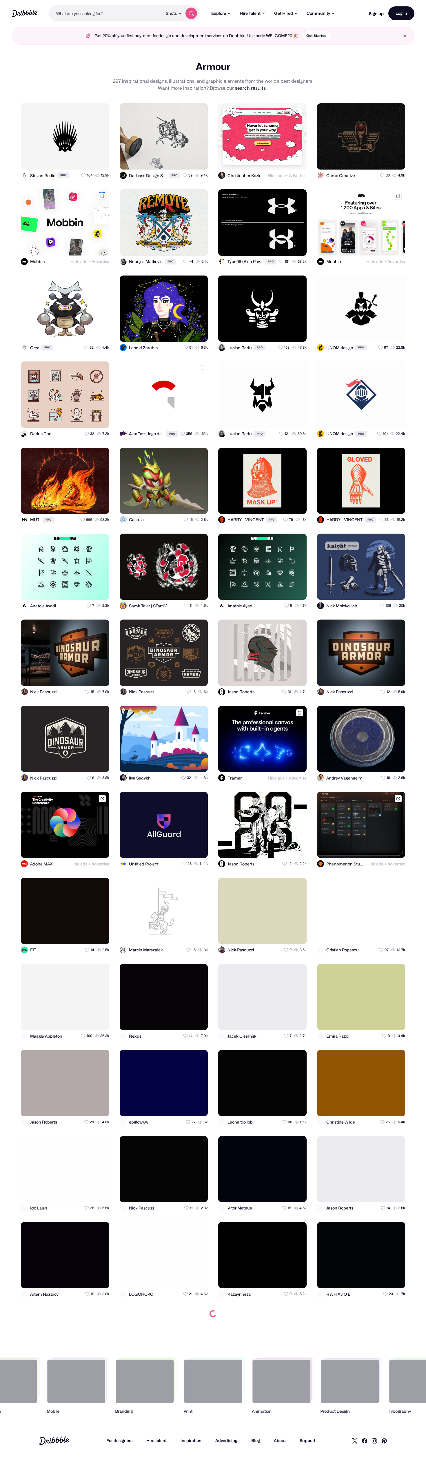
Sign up (376, 13)
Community (318, 13)
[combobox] (105, 13)
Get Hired (283, 13)
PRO (63, 175)
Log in (401, 13)
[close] (404, 35)
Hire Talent (250, 13)
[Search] (191, 13)
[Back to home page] (24, 13)
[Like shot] (100, 160)
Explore (218, 13)
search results (250, 88)
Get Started (316, 35)
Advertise (298, 175)
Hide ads (276, 175)
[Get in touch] (76, 160)
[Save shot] (88, 160)
